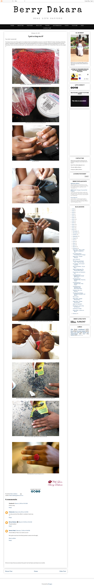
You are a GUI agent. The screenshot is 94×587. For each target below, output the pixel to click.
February (75, 248)
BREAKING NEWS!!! (75, 183)
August (74, 238)
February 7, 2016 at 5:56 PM (23, 530)
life (72, 329)
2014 (73, 227)
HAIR (82, 25)
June (74, 241)
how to (21, 495)
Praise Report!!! (74, 197)
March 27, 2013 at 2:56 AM (25, 522)
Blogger (50, 584)
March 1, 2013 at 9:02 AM (21, 503)
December (75, 231)
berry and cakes (75, 332)
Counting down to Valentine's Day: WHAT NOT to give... (78, 276)
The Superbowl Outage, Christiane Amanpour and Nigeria (79, 294)
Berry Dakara (13, 522)
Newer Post (8, 571)
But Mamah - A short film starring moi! (78, 306)
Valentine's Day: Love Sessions (77, 291)
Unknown (12, 512)
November (75, 232)
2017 (73, 222)
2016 (73, 224)
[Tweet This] (34, 492)
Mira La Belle (12, 538)
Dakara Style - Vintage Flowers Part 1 (77, 302)
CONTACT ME (47, 28)
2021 (73, 215)
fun (72, 331)
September (75, 236)
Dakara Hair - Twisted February (77, 257)
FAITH (66, 25)
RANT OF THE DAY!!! (77, 304)
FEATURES (30, 25)
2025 (73, 209)
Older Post (62, 571)
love (84, 334)
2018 (73, 221)
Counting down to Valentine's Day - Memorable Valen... (77, 287)
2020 (73, 217)
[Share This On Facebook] (32, 492)
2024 (73, 210)
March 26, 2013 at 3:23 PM (21, 512)
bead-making (12, 495)
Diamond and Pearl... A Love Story (79, 267)
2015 (73, 226)
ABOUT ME (20, 25)
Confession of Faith (77, 308)
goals (17, 495)
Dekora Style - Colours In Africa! (78, 311)
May (74, 243)
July (74, 239)
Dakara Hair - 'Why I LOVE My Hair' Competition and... (78, 250)
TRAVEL (47, 25)
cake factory (79, 335)
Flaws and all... (76, 296)
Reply (10, 507)
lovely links (81, 331)
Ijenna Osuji (12, 530)
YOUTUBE (74, 25)
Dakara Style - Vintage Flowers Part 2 (77, 299)
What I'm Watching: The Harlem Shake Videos (78, 270)
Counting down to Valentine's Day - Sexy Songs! (78, 283)
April (74, 244)
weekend (81, 329)
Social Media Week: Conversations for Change (79, 254)
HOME (12, 25)
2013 (73, 229)
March (74, 246)
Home (36, 571)
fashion (73, 335)
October (75, 234)
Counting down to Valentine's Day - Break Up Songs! (79, 279)
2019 (73, 219)
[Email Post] (39, 492)
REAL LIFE (39, 25)
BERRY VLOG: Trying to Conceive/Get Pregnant (79, 190)
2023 (73, 212)
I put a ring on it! (76, 259)
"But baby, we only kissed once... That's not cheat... (79, 261)
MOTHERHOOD (57, 25)
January (75, 313)
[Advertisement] (80, 132)
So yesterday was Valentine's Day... (79, 273)
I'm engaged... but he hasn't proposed (78, 264)
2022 (73, 214)
